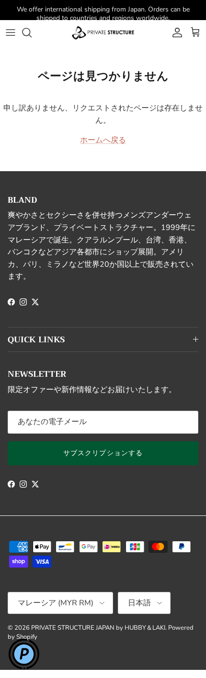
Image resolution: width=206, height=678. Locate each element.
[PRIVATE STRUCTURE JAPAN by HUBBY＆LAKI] (103, 32)
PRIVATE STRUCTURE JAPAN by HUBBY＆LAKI (98, 627)
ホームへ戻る (103, 140)
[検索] (31, 32)
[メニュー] (10, 32)
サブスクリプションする (103, 453)
